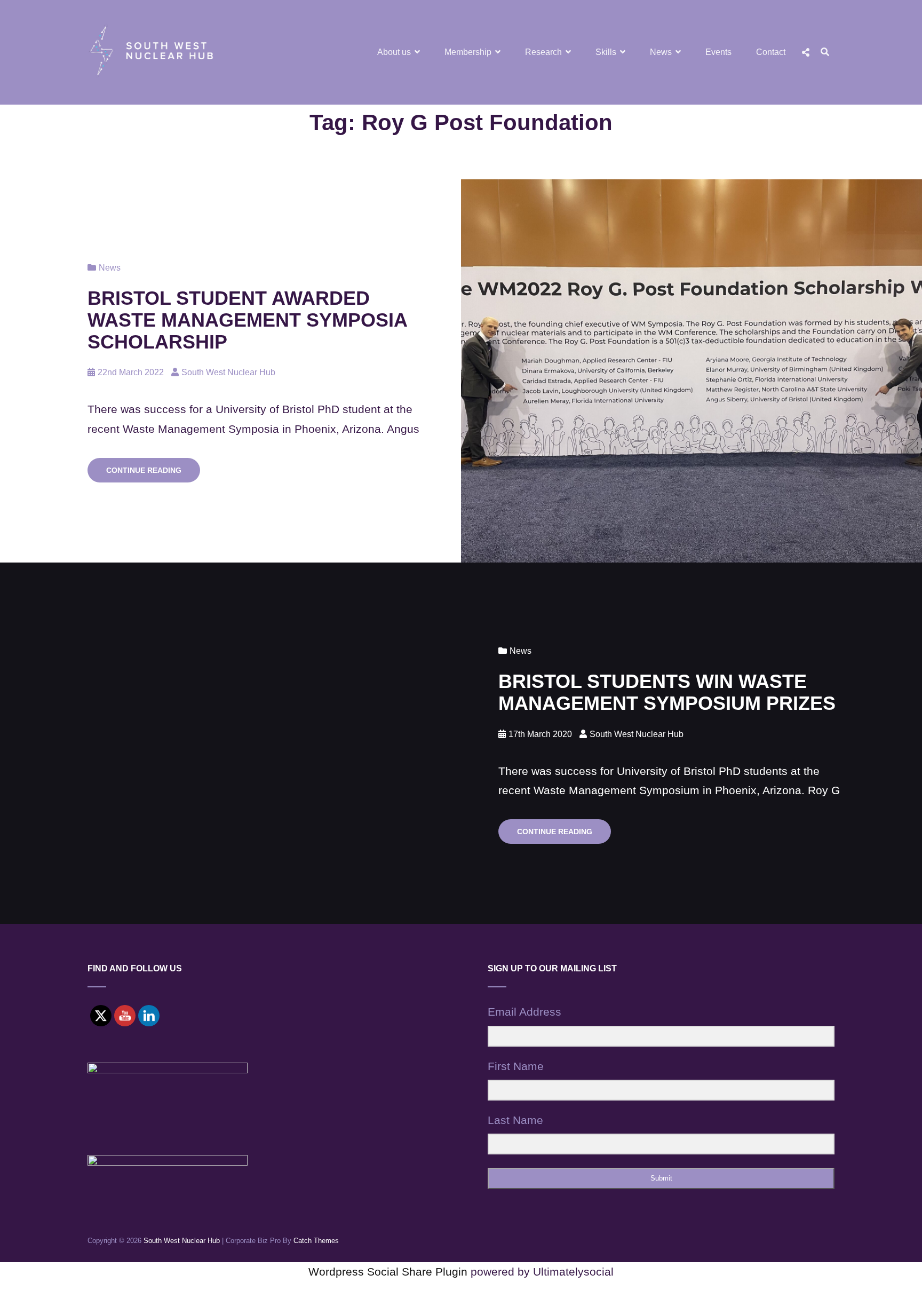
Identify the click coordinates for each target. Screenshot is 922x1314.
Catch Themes (316, 1241)
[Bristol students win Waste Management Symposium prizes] (230, 743)
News (661, 52)
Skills (605, 52)
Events (718, 52)
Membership (467, 52)
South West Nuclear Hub (228, 372)
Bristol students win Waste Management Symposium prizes (667, 692)
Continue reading (153, 473)
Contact (770, 52)
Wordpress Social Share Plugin (389, 1271)
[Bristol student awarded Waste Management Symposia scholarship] (691, 371)
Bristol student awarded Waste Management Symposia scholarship (247, 319)
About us (394, 52)
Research (543, 52)
